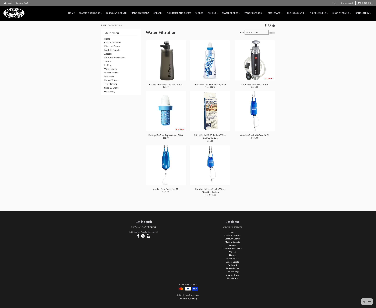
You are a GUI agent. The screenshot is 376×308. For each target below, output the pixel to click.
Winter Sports (253, 13)
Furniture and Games (179, 13)
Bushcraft (274, 13)
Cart (365, 3)
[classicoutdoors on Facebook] (265, 25)
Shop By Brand (340, 13)
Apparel (157, 13)
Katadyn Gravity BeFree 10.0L (255, 135)
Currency (19, 3)
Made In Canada (140, 13)
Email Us (152, 226)
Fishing (212, 13)
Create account (347, 3)
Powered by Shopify (188, 298)
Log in (335, 3)
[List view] (273, 32)
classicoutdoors (192, 295)
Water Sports (230, 13)
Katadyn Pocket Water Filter (255, 84)
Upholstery (362, 13)
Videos (199, 13)
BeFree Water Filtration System (210, 84)
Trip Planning (318, 13)
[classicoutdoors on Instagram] (269, 25)
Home (71, 13)
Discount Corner (116, 13)
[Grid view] (271, 32)
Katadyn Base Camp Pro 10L (166, 189)
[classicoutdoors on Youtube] (273, 25)
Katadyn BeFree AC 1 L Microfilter (166, 84)
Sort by (242, 32)
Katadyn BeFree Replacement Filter (165, 135)
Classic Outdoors (89, 13)
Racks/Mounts (295, 13)
